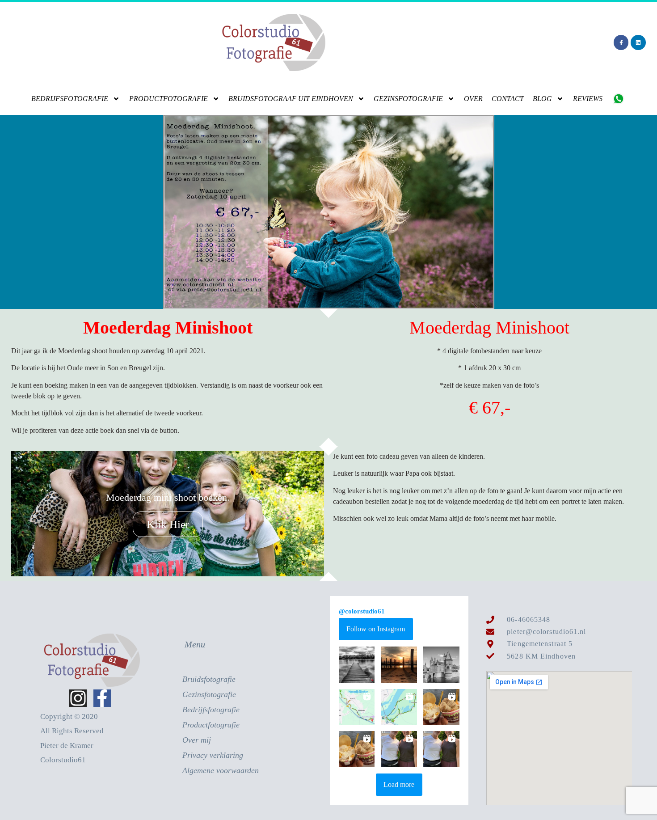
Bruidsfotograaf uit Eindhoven (290, 98)
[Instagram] (78, 698)
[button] (357, 665)
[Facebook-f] (621, 42)
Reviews (587, 98)
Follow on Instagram (375, 629)
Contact (508, 98)
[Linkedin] (638, 42)
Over (473, 98)
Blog (542, 98)
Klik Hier (168, 524)
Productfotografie (168, 98)
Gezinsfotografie (408, 98)
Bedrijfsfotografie (69, 98)
